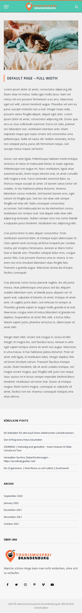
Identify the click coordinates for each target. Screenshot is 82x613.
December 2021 (13, 510)
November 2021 (13, 517)
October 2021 (11, 523)
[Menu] (6, 6)
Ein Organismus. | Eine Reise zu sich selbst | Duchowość (36, 468)
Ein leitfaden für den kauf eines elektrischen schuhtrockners (39, 433)
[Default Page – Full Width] (41, 69)
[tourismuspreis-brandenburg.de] (41, 7)
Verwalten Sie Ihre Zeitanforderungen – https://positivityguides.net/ (27, 459)
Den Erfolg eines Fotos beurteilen (23, 439)
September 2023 (13, 496)
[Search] (76, 6)
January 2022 (11, 503)
